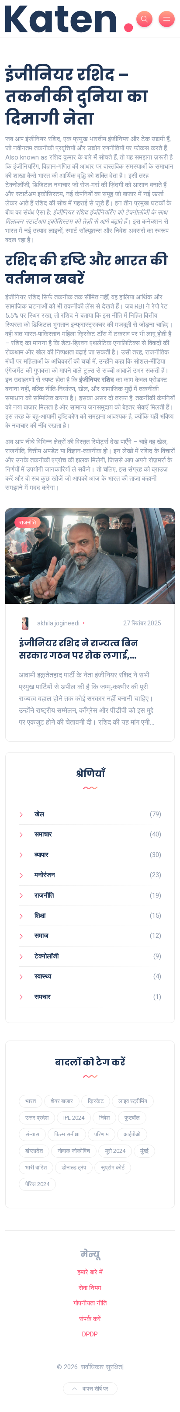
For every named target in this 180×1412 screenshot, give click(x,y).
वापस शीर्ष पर (94, 1388)
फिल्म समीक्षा (67, 1134)
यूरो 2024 (115, 1151)
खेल (39, 814)
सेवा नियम (90, 1288)
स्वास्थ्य (43, 976)
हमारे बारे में (90, 1272)
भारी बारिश (36, 1167)
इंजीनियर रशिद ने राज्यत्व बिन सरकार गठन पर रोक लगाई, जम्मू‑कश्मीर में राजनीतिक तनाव (85, 649)
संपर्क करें (90, 1319)
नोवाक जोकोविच (74, 1151)
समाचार (43, 834)
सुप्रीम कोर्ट (113, 1167)
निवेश (104, 1117)
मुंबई (144, 1151)
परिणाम (101, 1134)
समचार (43, 997)
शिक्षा (40, 915)
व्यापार (41, 855)
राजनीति (27, 522)
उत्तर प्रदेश (36, 1117)
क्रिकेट (96, 1101)
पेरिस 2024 (37, 1184)
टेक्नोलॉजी (47, 956)
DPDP (90, 1334)
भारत (30, 1101)
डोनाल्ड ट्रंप (74, 1167)
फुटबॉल (132, 1117)
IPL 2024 (73, 1117)
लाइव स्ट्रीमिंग (132, 1101)
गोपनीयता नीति (90, 1303)
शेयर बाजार (62, 1101)
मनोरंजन (45, 875)
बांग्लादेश (34, 1151)
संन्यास (32, 1134)
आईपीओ (132, 1134)
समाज (41, 936)
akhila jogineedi (58, 623)
